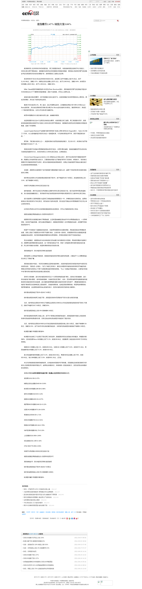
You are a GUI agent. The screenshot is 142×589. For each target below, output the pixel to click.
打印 (32, 518)
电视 (23, 7)
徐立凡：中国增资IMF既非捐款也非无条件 (104, 190)
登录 (105, 1)
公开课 (99, 7)
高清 (76, 7)
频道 (115, 7)
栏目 (118, 7)
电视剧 (84, 7)
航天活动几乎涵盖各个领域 (99, 206)
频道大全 (27, 7)
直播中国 (49, 7)
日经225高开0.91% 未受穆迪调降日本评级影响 (38, 565)
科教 (53, 4)
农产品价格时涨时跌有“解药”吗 (101, 173)
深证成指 (48, 512)
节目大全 (41, 7)
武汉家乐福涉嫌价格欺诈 (99, 138)
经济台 (33, 20)
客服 (113, 1)
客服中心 (105, 577)
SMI (37, 512)
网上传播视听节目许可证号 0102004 (45, 584)
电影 (80, 7)
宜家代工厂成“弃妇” (110, 58)
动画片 (94, 7)
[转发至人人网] (72, 518)
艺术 (64, 4)
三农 (90, 4)
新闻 (26, 4)
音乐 (49, 4)
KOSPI (28, 512)
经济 (30, 4)
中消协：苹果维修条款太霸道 (100, 133)
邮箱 (115, 4)
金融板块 (42, 512)
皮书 (72, 512)
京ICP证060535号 (60, 582)
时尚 (86, 4)
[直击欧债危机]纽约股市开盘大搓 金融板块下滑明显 (40, 494)
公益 (68, 4)
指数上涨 (67, 512)
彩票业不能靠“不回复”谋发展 (100, 178)
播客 (104, 7)
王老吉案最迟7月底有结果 (99, 73)
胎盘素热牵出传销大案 (98, 109)
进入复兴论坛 (59, 30)
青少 (56, 4)
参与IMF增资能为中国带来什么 (101, 185)
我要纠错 (38, 518)
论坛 (108, 4)
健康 (82, 4)
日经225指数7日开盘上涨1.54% (33, 537)
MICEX (33, 512)
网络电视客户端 (67, 7)
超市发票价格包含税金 (98, 198)
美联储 (53, 512)
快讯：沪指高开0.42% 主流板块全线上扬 (37, 489)
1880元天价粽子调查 (97, 135)
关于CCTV (37, 577)
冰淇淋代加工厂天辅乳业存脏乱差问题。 (112, 128)
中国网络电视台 (31, 1)
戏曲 (45, 4)
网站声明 (70, 577)
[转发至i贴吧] (74, 518)
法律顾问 (76, 577)
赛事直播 (55, 7)
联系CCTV (44, 577)
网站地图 (39, 1)
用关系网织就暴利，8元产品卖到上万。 (111, 102)
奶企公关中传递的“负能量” (99, 183)
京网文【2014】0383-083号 (73, 582)
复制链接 (45, 518)
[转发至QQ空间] (69, 518)
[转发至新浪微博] (76, 518)
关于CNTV (51, 577)
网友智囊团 (99, 577)
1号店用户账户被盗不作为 (99, 114)
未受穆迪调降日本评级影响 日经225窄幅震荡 (37, 562)
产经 (71, 4)
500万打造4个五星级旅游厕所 (100, 210)
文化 (60, 4)
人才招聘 (64, 577)
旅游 (79, 4)
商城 (93, 4)
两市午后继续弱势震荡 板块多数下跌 (35, 505)
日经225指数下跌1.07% (31, 555)
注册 (109, 1)
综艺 (38, 4)
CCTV (110, 7)
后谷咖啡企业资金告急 (98, 71)
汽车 (75, 4)
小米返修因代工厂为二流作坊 (100, 215)
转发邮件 (53, 518)
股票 (37, 20)
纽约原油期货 (60, 512)
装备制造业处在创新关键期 (99, 176)
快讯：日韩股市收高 (29, 551)
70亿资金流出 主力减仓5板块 (33, 502)
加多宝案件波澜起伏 (97, 68)
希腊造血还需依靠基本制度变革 (101, 188)
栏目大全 (34, 7)
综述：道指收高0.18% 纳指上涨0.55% (35, 544)
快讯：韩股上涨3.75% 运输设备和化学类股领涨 (38, 568)
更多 (117, 55)
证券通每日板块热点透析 (32, 500)
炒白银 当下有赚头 (97, 208)
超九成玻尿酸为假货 (110, 99)
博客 (104, 4)
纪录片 (89, 7)
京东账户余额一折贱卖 (98, 111)
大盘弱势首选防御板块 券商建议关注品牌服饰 (38, 492)
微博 (100, 4)
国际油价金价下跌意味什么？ (100, 180)
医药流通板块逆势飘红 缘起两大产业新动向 (38, 497)
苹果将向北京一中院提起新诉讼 (101, 201)
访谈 (111, 4)
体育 (34, 4)
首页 (23, 4)
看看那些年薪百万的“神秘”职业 (101, 213)
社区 (97, 4)
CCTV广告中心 (84, 577)
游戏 (119, 4)
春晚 (41, 4)
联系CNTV (58, 577)
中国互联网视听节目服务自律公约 (79, 584)
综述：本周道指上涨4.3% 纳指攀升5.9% (36, 548)
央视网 (24, 1)
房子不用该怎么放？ (97, 203)
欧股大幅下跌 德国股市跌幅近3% (34, 541)
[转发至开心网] (67, 518)
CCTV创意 (92, 577)
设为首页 (117, 1)
